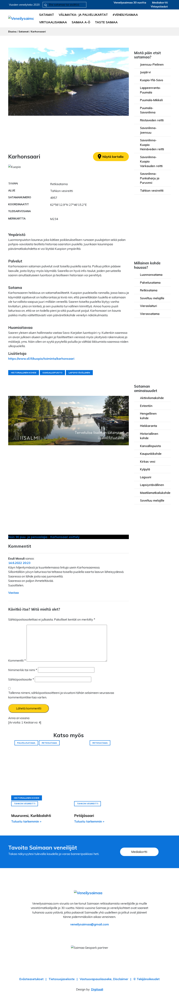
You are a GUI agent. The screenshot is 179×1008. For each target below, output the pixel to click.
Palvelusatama (150, 282)
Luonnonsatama (151, 274)
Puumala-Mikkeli (151, 100)
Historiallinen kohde (149, 436)
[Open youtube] (99, 933)
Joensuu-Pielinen (152, 64)
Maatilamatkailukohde (155, 493)
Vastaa (13, 592)
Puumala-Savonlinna (147, 110)
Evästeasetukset (31, 979)
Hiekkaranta (148, 426)
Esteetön (146, 406)
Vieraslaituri (148, 306)
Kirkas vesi (147, 461)
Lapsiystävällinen (152, 485)
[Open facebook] (79, 933)
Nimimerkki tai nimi (22, 670)
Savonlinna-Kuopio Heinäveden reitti (152, 144)
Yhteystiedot (159, 6)
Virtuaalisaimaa (53, 22)
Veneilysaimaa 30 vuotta (130, 2)
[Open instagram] (89, 933)
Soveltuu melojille (152, 298)
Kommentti (17, 660)
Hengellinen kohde (148, 416)
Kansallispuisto (150, 446)
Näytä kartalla (109, 157)
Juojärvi (145, 72)
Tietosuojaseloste (62, 979)
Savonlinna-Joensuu (148, 130)
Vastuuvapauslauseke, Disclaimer (104, 979)
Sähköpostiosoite (21, 679)
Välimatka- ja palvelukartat (83, 14)
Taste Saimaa (106, 22)
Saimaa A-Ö (81, 22)
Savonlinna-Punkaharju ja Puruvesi (149, 178)
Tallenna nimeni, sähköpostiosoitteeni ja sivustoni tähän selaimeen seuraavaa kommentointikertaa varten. (61, 695)
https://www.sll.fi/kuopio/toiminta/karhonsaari (41, 358)
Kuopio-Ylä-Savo (151, 80)
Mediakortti (160, 2)
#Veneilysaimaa (125, 14)
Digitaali (97, 989)
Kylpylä (145, 469)
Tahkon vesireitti (151, 190)
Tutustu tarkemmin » (26, 821)
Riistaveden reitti (152, 120)
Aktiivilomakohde (152, 398)
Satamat (46, 14)
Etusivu (12, 31)
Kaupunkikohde (151, 453)
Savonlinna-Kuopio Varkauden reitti (151, 161)
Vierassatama (149, 314)
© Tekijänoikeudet (146, 979)
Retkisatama (148, 290)
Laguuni (145, 477)
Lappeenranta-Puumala (150, 90)
